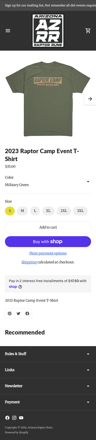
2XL (64, 211)
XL (48, 211)
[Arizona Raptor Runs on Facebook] (7, 417)
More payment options (48, 253)
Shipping (29, 262)
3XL (80, 211)
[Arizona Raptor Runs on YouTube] (21, 417)
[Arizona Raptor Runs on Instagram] (14, 417)
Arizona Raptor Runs (40, 427)
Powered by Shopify (16, 432)
